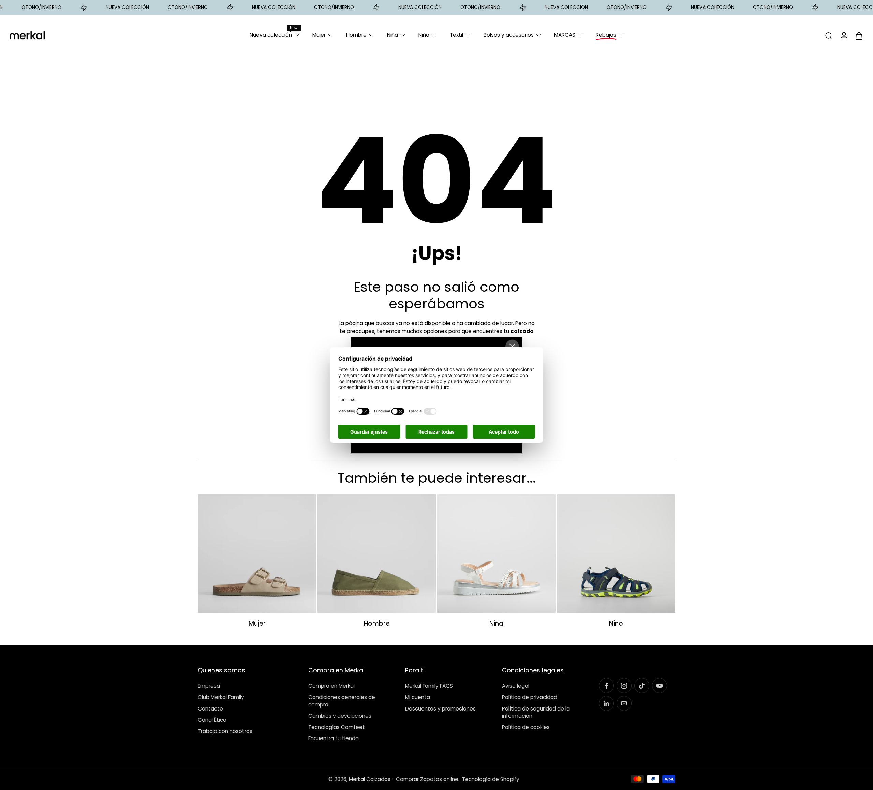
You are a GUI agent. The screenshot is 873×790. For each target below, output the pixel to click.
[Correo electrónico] (624, 703)
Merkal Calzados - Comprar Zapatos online (403, 778)
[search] (828, 35)
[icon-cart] (858, 35)
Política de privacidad (529, 697)
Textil (456, 35)
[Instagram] (624, 685)
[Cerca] (512, 346)
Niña (392, 35)
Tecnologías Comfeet (336, 727)
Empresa (209, 685)
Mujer (319, 35)
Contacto (210, 708)
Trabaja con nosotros (225, 731)
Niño (423, 35)
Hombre (356, 35)
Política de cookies (526, 727)
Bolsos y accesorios (509, 35)
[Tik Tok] (641, 685)
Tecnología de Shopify (490, 778)
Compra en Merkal (331, 685)
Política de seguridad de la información (536, 712)
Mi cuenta (417, 697)
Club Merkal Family (221, 697)
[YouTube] (659, 685)
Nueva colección (271, 35)
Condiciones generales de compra (341, 700)
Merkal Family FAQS (429, 685)
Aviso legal (515, 685)
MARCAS (564, 35)
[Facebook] (606, 685)
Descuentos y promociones (440, 708)
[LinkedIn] (606, 703)
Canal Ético (212, 719)
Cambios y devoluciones (339, 715)
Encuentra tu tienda (333, 738)
